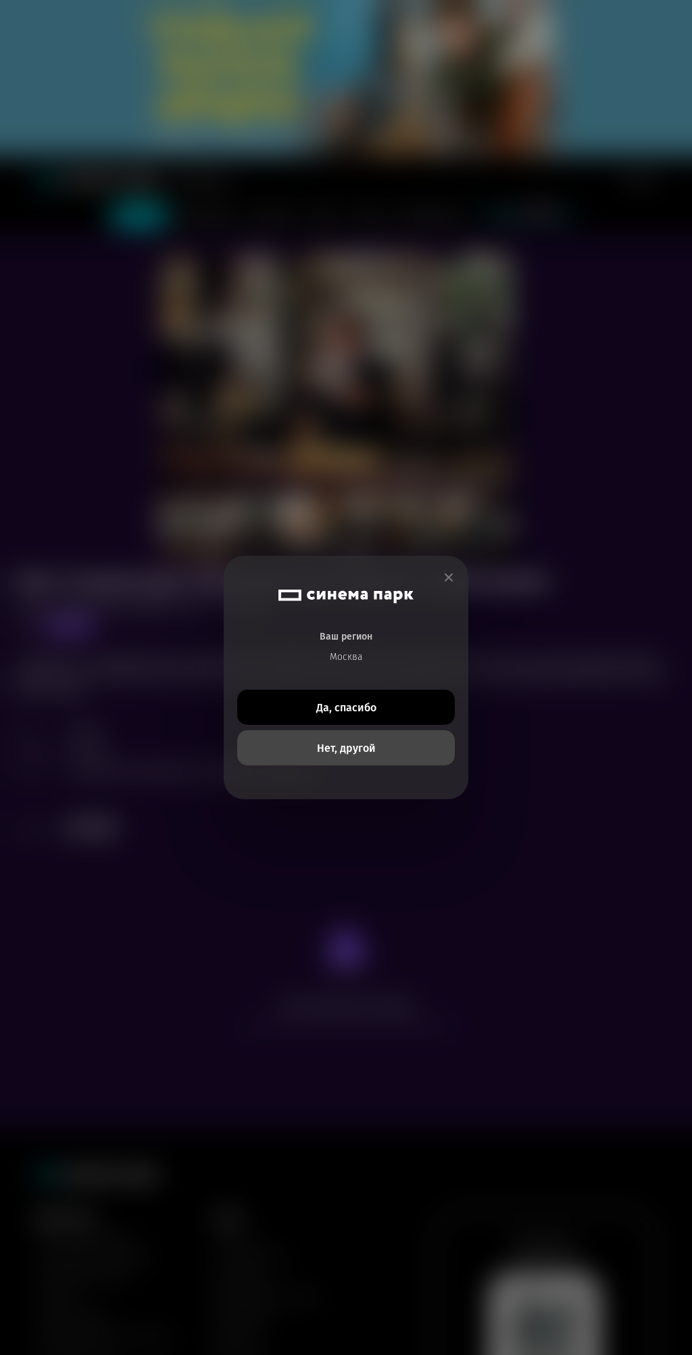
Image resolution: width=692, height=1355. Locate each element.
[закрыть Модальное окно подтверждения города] (449, 577)
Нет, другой (346, 748)
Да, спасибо (346, 707)
